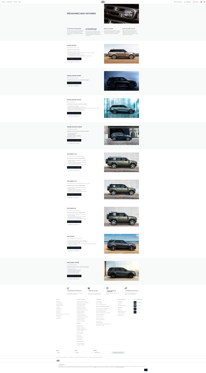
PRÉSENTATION (120, 301)
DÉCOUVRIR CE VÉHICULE (75, 113)
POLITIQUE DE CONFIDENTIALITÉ (79, 357)
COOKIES (86, 357)
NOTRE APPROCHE (79, 336)
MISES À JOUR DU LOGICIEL (100, 325)
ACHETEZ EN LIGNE (80, 325)
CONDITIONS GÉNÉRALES (63, 357)
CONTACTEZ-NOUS (79, 339)
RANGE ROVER (58, 301)
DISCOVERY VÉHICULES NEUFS (81, 315)
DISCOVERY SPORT (59, 308)
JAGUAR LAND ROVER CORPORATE (97, 357)
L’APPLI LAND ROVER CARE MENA (101, 304)
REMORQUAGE (58, 318)
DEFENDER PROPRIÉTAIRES (81, 311)
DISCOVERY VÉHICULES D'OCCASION (82, 316)
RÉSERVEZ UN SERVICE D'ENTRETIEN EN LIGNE (103, 308)
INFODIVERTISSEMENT (99, 322)
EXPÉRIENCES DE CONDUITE (122, 311)
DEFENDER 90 (58, 312)
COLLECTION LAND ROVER (121, 305)
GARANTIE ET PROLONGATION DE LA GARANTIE (103, 312)
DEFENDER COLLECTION (80, 312)
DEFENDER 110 (58, 311)
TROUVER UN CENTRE (121, 315)
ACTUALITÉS (120, 304)
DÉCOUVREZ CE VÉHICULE (75, 58)
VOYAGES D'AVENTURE (121, 312)
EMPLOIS (57, 357)
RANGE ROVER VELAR (59, 304)
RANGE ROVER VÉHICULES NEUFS (82, 301)
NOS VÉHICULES (58, 315)
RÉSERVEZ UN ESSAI (80, 326)
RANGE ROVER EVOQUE (59, 305)
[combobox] (65, 352)
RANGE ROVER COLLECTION (81, 305)
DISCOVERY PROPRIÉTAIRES (81, 318)
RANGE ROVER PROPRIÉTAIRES (81, 304)
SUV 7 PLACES (58, 316)
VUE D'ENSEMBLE (98, 301)
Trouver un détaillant (118, 352)
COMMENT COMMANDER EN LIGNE (82, 329)
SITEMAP (90, 357)
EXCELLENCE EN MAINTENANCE (101, 311)
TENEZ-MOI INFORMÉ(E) (80, 330)
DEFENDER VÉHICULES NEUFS (81, 308)
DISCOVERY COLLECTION (80, 319)
